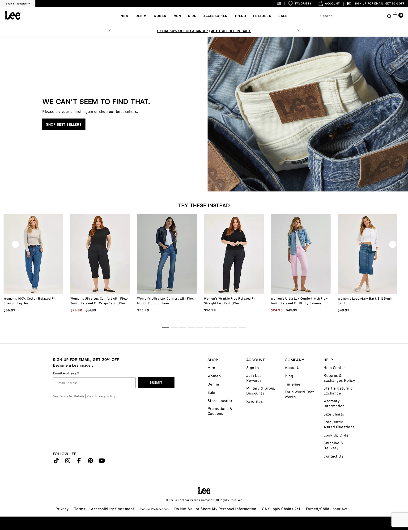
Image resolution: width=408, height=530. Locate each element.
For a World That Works (299, 395)
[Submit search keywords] (388, 16)
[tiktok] (56, 461)
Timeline (292, 384)
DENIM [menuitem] (141, 16)
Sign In (252, 368)
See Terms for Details (68, 397)
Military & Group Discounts (261, 391)
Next (298, 32)
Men (211, 368)
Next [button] (392, 245)
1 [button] (174, 328)
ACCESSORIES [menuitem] (215, 16)
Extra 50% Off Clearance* (182, 31)
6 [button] (216, 328)
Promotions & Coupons (220, 411)
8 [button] (233, 328)
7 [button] (225, 328)
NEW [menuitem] (124, 16)
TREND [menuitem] (240, 16)
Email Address (65, 373)
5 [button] (208, 328)
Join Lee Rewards (254, 378)
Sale (211, 392)
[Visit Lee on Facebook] (79, 461)
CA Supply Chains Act (281, 509)
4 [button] (199, 328)
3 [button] (191, 328)
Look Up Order (336, 435)
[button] (282, 3)
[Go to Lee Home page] (204, 490)
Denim (213, 384)
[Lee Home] (13, 15)
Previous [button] (15, 245)
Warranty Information (334, 404)
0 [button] (165, 328)
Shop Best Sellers (64, 124)
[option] (33, 269)
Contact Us (333, 456)
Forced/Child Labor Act (327, 509)
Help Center (334, 368)
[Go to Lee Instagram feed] (67, 461)
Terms (79, 509)
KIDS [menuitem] (192, 16)
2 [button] (182, 328)
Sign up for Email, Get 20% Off (379, 4)
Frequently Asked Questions (339, 425)
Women (214, 376)
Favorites (254, 401)
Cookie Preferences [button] (154, 509)
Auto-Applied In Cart (231, 31)
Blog (289, 376)
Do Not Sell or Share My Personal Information (215, 509)
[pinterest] (90, 461)
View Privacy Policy (101, 397)
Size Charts (333, 414)
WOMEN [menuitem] (159, 16)
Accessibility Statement (112, 509)
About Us (293, 368)
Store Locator (220, 401)
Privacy (62, 509)
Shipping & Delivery (333, 446)
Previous (110, 32)
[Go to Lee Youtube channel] (101, 461)
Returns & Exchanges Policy (339, 378)
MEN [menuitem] (177, 16)
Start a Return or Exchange (338, 391)
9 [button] (242, 328)
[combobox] (355, 16)
